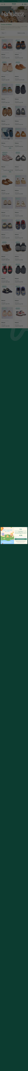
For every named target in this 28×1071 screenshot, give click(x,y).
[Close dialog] (26, 527)
